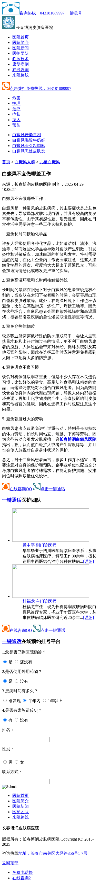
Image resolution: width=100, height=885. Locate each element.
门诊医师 (39, 545)
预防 (16, 125)
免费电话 (22, 872)
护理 (16, 103)
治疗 (16, 109)
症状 (16, 114)
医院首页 (20, 37)
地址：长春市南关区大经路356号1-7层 (52, 853)
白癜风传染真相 (26, 135)
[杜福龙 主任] (50, 596)
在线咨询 (20, 69)
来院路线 (20, 75)
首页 (6, 162)
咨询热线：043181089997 (42, 13)
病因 (16, 120)
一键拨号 (74, 13)
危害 (16, 98)
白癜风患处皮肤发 (28, 151)
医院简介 (20, 42)
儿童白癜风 (49, 162)
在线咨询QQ (20, 489)
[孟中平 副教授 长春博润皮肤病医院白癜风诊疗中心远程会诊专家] (50, 540)
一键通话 (12, 500)
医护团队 (20, 53)
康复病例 (20, 64)
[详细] (88, 561)
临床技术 (20, 59)
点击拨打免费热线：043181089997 (40, 88)
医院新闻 (20, 48)
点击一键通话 (53, 489)
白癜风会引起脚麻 (28, 145)
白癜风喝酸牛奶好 (28, 140)
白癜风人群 (25, 162)
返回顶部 (10, 863)
